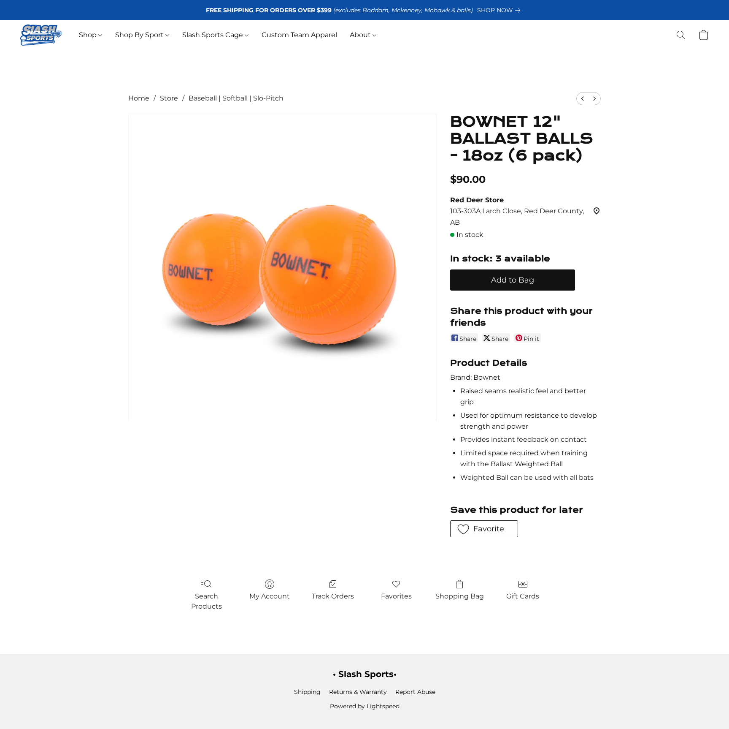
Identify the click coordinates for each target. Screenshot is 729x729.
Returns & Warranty (358, 692)
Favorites (396, 596)
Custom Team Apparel (299, 35)
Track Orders (333, 596)
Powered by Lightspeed (365, 706)
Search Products (206, 601)
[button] (41, 35)
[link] (500, 10)
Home (138, 98)
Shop (88, 35)
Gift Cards (522, 596)
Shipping (307, 692)
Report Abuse (415, 692)
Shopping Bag (459, 596)
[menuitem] (583, 98)
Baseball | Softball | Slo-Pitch (236, 98)
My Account (269, 596)
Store (169, 98)
